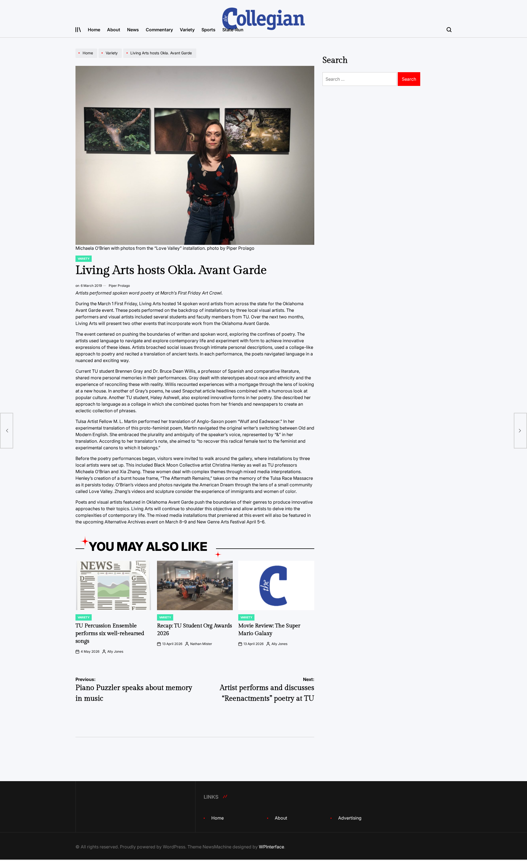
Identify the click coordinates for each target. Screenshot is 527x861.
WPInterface (271, 846)
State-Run (232, 29)
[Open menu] (78, 29)
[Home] (87, 57)
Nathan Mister (201, 644)
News (133, 29)
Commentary (159, 29)
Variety (187, 29)
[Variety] (111, 57)
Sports (208, 29)
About (113, 29)
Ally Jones (115, 651)
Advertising (349, 818)
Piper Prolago (119, 286)
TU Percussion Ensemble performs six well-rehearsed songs (109, 633)
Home (94, 29)
